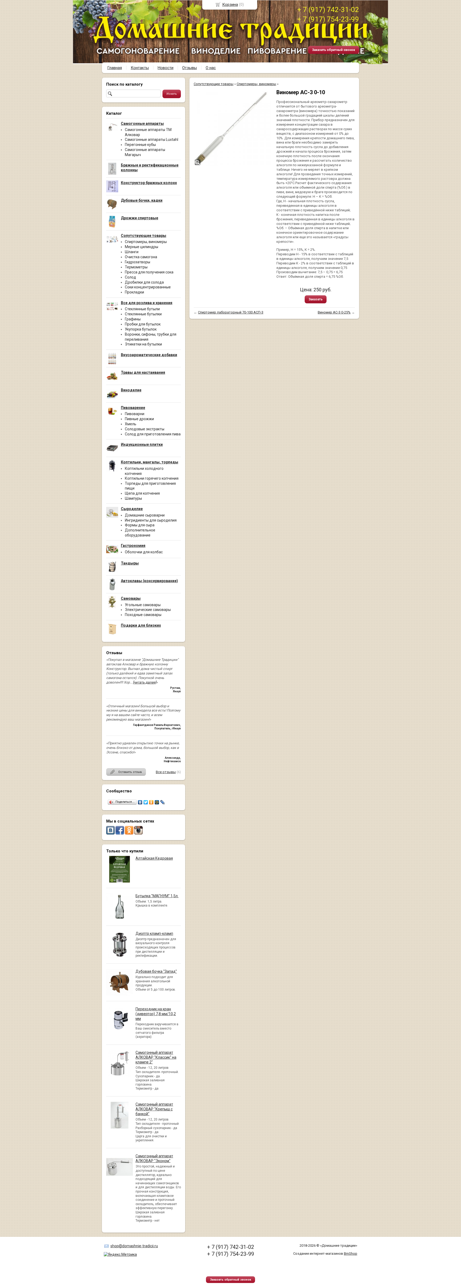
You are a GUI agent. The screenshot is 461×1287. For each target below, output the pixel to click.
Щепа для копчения (142, 493)
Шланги (131, 252)
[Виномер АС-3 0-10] (232, 127)
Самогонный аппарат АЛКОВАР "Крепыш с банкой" (154, 1109)
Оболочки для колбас (144, 552)
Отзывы (189, 67)
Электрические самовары (148, 609)
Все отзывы (166, 772)
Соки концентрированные (148, 287)
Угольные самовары (143, 605)
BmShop (350, 1254)
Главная (114, 67)
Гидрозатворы (137, 262)
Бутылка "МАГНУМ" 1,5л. (157, 896)
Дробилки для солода (144, 282)
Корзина (230, 4)
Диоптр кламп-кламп (154, 933)
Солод (130, 277)
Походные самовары (143, 615)
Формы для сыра (139, 525)
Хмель (130, 424)
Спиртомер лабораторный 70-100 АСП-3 (230, 312)
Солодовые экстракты (144, 429)
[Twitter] (146, 802)
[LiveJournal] (162, 802)
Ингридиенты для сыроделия (151, 520)
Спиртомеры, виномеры (146, 242)
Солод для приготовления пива (153, 434)
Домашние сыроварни (145, 515)
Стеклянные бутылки (143, 314)
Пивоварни (134, 414)
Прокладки (134, 292)
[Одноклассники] (151, 802)
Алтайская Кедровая (154, 858)
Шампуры (133, 498)
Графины (133, 319)
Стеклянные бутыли (142, 309)
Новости (165, 67)
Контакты (140, 67)
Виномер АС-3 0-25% (334, 312)
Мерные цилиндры (141, 247)
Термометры (136, 267)
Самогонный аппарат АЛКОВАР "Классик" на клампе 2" (156, 1057)
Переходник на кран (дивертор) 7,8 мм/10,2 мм (156, 1014)
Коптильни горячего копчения (151, 478)
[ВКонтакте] (140, 802)
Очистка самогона (141, 257)
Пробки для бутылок (143, 324)
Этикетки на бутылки (143, 344)
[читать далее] (144, 682)
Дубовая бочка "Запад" (156, 971)
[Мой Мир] (157, 802)
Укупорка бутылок (141, 329)
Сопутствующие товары (213, 84)
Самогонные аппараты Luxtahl (151, 139)
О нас (211, 67)
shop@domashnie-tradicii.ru (134, 1246)
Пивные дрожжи (139, 419)
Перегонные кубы (140, 144)
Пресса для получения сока (149, 272)
